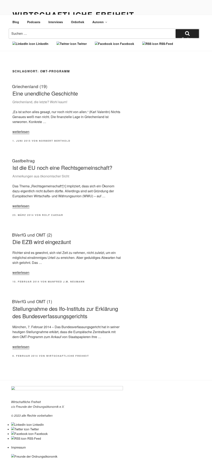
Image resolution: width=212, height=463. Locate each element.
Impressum (18, 447)
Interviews (55, 22)
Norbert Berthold (54, 140)
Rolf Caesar (52, 215)
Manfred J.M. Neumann (66, 281)
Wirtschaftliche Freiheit (67, 355)
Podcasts (33, 22)
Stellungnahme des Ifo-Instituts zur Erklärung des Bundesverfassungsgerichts (65, 309)
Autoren (98, 22)
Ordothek (77, 22)
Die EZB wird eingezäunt (41, 238)
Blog (15, 22)
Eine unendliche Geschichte (45, 93)
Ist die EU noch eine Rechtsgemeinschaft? (62, 167)
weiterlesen (20, 131)
